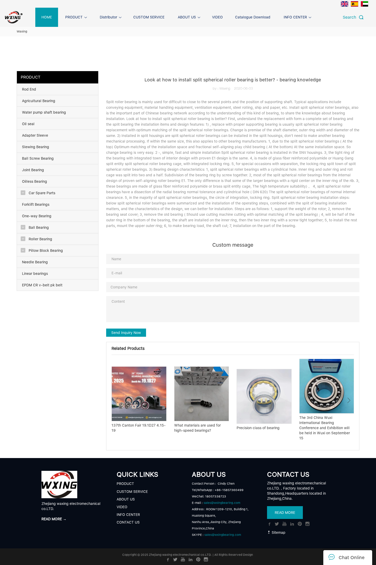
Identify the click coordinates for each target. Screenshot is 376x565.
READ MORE (285, 512)
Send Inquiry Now (126, 333)
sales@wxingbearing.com (222, 503)
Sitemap (278, 532)
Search (351, 17)
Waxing (22, 31)
